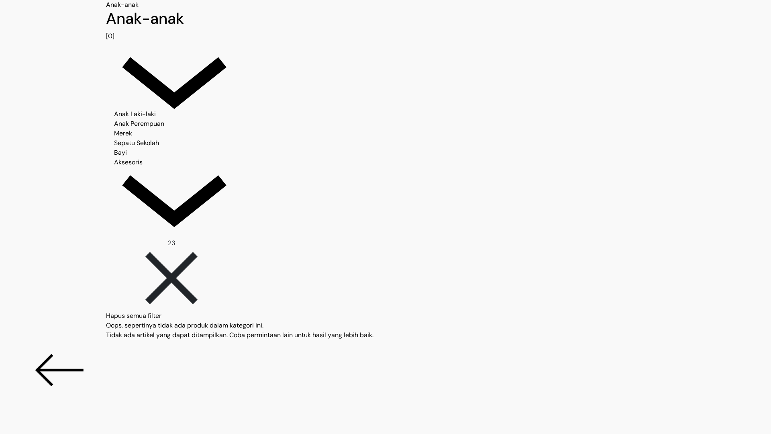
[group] (385, 25)
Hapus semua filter (133, 315)
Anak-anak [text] (122, 4)
